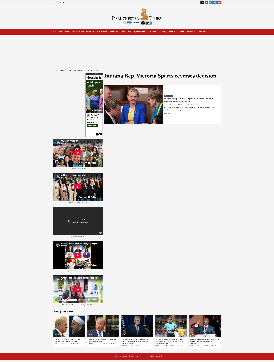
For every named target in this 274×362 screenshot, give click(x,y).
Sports (158, 334)
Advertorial (101, 32)
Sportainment (140, 32)
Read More (167, 113)
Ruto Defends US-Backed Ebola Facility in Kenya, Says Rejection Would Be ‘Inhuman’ (204, 341)
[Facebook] (206, 2)
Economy (201, 32)
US (54, 32)
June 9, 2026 (137, 345)
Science (180, 32)
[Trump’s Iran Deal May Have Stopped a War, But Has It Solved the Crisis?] (69, 326)
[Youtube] (219, 2)
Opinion (90, 32)
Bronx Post (114, 32)
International (78, 32)
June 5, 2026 (205, 345)
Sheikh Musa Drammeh (172, 104)
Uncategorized (168, 95)
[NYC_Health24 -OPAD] (94, 105)
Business (191, 32)
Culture (152, 32)
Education (126, 32)
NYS (67, 32)
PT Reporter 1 (93, 344)
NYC (60, 32)
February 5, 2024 (184, 104)
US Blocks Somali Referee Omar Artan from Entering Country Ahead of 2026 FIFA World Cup (169, 341)
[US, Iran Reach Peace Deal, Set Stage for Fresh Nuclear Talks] (103, 326)
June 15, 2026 (68, 344)
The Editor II (59, 344)
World (90, 334)
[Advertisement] (137, 51)
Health (172, 32)
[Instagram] (211, 2)
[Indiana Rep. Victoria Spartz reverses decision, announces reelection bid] (133, 104)
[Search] (219, 31)
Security (162, 32)
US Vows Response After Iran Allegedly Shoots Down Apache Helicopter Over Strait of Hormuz (135, 341)
